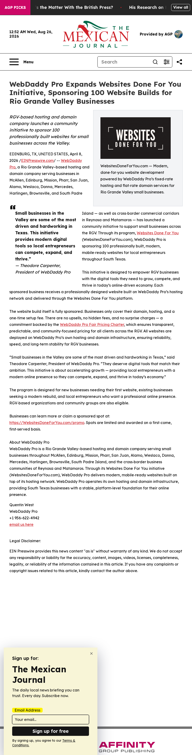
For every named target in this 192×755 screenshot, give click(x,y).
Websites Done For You (158, 233)
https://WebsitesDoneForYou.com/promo (46, 422)
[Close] (91, 653)
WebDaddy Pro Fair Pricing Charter (92, 324)
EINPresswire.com (37, 160)
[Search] (155, 62)
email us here (21, 524)
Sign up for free (51, 731)
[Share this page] (179, 62)
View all (180, 7)
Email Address (27, 710)
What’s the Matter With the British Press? (68, 7)
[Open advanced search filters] (166, 62)
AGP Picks (15, 7)
